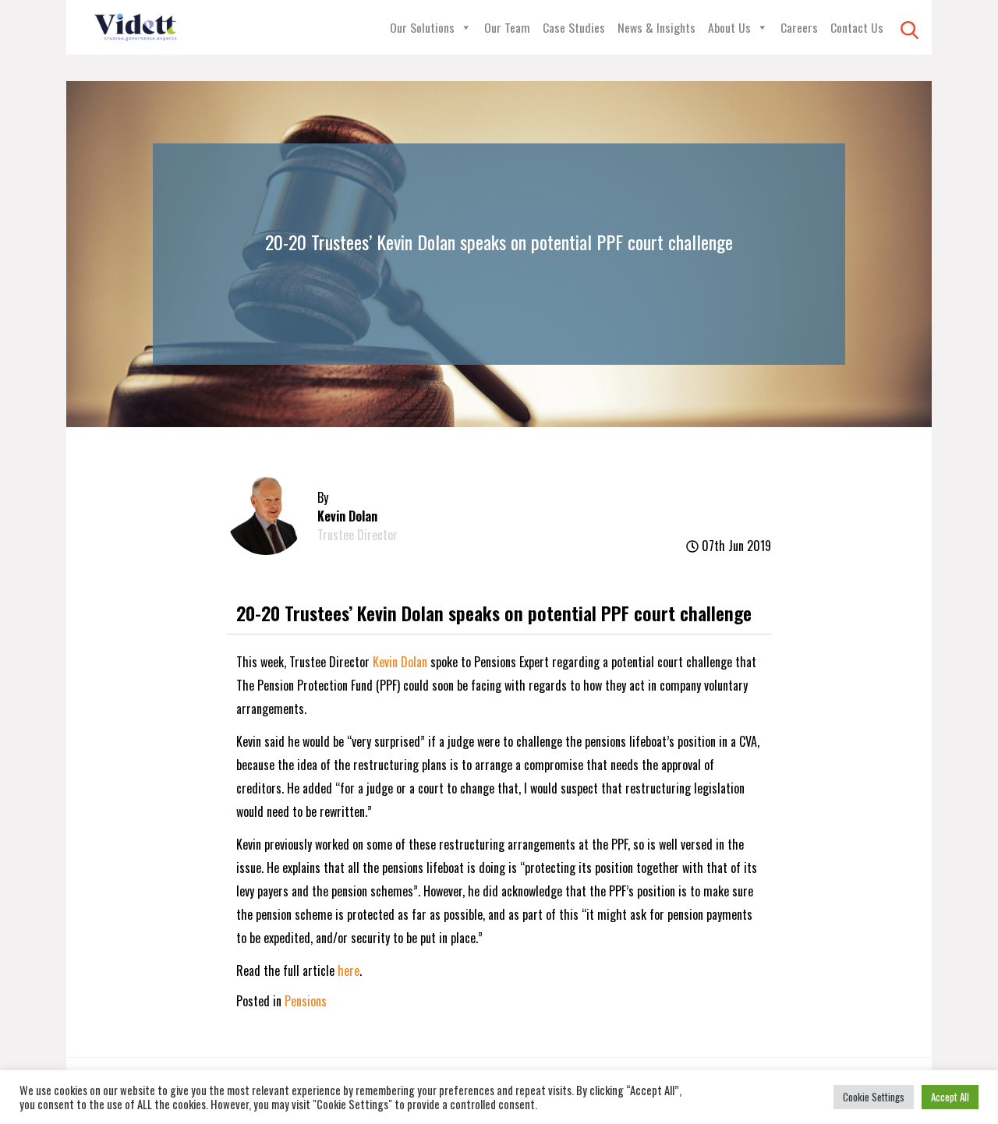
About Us (729, 27)
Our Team (507, 27)
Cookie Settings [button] (873, 1097)
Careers (799, 27)
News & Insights (656, 27)
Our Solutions (422, 27)
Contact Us (856, 27)
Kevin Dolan (400, 661)
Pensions (306, 1000)
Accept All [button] (950, 1097)
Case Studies (574, 27)
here (348, 970)
